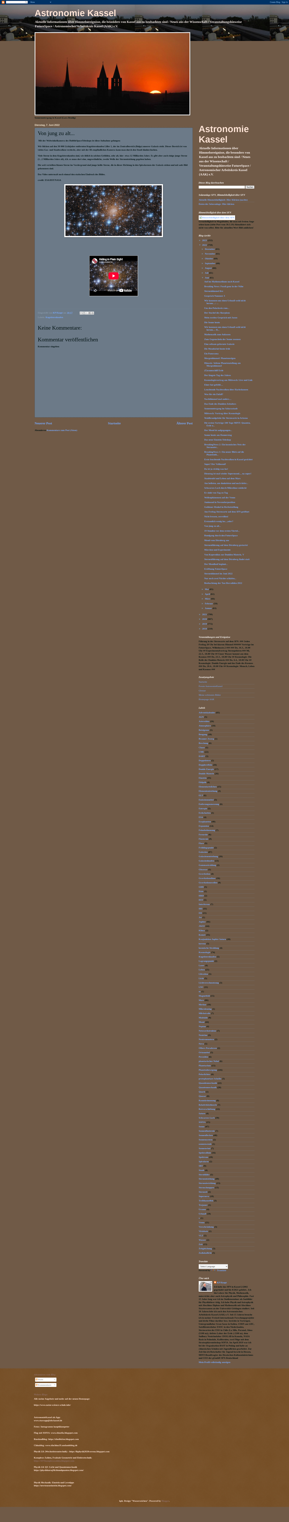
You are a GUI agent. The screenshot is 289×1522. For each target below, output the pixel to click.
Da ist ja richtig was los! (216, 469)
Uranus (202, 1209)
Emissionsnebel (206, 800)
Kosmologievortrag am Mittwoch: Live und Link (228, 380)
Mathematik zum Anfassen (217, 334)
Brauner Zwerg (206, 739)
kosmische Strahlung (209, 948)
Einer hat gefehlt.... (213, 385)
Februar (209, 603)
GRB (201, 887)
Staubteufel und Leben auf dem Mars (222, 478)
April (208, 594)
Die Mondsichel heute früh (217, 349)
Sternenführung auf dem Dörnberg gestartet (226, 545)
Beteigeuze (204, 730)
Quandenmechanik (208, 1083)
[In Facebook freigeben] (89, 313)
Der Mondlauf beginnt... (216, 564)
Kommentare (44, 1385)
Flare (201, 843)
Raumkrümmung (207, 1100)
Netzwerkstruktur (207, 1031)
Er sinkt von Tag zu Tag (216, 493)
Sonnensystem (206, 1139)
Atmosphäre (205, 725)
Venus (202, 1222)
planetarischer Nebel (209, 1061)
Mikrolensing (205, 1009)
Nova (201, 1044)
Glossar (202, 690)
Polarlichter (204, 1074)
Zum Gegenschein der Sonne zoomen (222, 339)
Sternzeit (203, 1192)
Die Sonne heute (212, 322)
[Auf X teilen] (86, 313)
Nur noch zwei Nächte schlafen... (220, 578)
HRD (201, 895)
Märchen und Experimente (217, 550)
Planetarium (205, 1065)
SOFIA (202, 1122)
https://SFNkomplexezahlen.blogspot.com (54, 1461)
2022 (205, 245)
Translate (221, 1270)
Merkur (202, 1004)
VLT (201, 1235)
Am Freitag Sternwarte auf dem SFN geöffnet (226, 511)
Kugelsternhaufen (54, 317)
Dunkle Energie (206, 769)
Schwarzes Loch (207, 1118)
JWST (202, 926)
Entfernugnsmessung (209, 804)
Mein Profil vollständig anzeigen (214, 1362)
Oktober (209, 258)
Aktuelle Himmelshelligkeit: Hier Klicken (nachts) (223, 200)
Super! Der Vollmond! (215, 464)
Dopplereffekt (205, 765)
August (208, 268)
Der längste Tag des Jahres (217, 375)
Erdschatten (205, 813)
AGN (201, 717)
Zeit (201, 1244)
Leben (202, 969)
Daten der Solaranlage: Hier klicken (216, 204)
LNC (201, 987)
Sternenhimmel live (213, 291)
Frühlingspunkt (206, 847)
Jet (200, 917)
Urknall (202, 1214)
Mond (201, 1022)
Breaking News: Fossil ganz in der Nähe (223, 286)
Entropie (203, 808)
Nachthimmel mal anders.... (218, 399)
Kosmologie (204, 952)
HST (201, 900)
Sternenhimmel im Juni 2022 (218, 573)
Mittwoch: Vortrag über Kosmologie (222, 413)
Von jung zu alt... (212, 526)
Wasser (202, 1240)
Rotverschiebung (207, 1109)
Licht (201, 978)
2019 (205, 624)
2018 (205, 629)
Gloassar (203, 869)
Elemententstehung (208, 791)
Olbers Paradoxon (208, 1048)
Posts (40, 1379)
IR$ (200, 908)
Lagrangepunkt (206, 961)
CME (201, 752)
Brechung (203, 743)
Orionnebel (204, 1052)
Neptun (202, 1026)
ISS (200, 913)
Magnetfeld (204, 996)
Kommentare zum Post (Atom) (62, 430)
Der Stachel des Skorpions (217, 313)
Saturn (202, 1113)
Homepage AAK (206, 699)
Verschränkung (206, 1227)
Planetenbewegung (208, 1070)
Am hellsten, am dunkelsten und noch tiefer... (226, 483)
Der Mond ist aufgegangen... (218, 430)
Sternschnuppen (206, 1187)
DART (202, 756)
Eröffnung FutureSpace (215, 569)
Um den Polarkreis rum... (216, 308)
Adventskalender (207, 712)
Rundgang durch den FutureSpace (221, 535)
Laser (201, 965)
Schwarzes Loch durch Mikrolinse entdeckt (225, 488)
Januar (209, 608)
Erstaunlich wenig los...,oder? (218, 521)
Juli (207, 273)
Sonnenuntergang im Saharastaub (221, 408)
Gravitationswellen (208, 882)
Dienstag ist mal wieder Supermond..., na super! (227, 473)
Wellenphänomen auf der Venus (219, 497)
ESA (201, 817)
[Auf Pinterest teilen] (92, 313)
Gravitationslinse (207, 878)
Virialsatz (203, 1231)
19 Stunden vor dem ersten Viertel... (222, 531)
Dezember (210, 249)
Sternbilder (204, 1174)
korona (202, 943)
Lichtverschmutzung (209, 983)
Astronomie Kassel (75, 13)
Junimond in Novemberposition (219, 502)
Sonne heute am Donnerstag (218, 435)
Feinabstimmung (207, 830)
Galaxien (203, 852)
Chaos (202, 747)
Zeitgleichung (205, 1248)
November (210, 254)
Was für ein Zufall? (213, 394)
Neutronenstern (206, 1039)
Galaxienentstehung (208, 856)
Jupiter (202, 922)
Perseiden (203, 1057)
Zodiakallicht (205, 1253)
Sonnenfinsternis (207, 1131)
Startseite (114, 423)
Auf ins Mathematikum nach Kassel (221, 281)
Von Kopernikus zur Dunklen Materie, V (224, 554)
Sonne (202, 1126)
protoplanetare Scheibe (210, 1078)
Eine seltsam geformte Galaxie (219, 344)
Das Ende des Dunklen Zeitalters (220, 404)
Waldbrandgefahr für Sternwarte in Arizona (226, 418)
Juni (207, 277)
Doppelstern (205, 760)
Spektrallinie (205, 1153)
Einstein (203, 778)
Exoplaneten (205, 821)
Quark (202, 1092)
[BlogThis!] (83, 313)
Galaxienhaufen (206, 861)
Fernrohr (203, 834)
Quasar (202, 1096)
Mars (201, 1000)
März (208, 599)
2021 (205, 614)
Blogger (165, 1501)
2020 (205, 619)
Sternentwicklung (207, 1183)
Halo (201, 891)
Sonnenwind (204, 1148)
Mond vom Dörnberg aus (216, 540)
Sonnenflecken (206, 1135)
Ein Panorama (211, 353)
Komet (202, 935)
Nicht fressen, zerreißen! (216, 516)
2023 (205, 240)
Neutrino (203, 1035)
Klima (202, 930)
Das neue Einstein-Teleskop (217, 440)
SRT (201, 1166)
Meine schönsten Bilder (210, 695)
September (210, 263)
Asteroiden (204, 721)
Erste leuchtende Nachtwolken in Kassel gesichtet (228, 459)
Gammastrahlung (207, 865)
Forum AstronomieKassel (210, 686)
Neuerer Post (43, 423)
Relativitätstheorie (208, 1105)
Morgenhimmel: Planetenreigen (219, 358)
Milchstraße (204, 1013)
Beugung (203, 734)
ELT (201, 795)
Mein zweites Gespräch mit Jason (220, 317)
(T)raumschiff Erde (213, 370)
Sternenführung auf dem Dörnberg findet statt (227, 559)
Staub (201, 1170)
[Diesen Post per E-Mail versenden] (81, 313)
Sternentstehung (206, 1179)
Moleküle (203, 1017)
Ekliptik (202, 782)
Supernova (204, 1196)
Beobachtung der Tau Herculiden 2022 (223, 583)
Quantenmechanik (208, 1087)
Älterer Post (184, 423)
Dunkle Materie (206, 773)
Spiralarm (204, 1161)
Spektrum (203, 1157)
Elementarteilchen (208, 786)
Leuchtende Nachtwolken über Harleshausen (226, 389)
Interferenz (204, 904)
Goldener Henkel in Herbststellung (221, 507)
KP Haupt (222, 1282)
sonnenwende (205, 1144)
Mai (207, 589)
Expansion (204, 826)
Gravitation (204, 874)
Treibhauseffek (206, 1200)
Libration (203, 974)
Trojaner (203, 1205)
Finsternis (203, 839)
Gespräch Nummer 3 (214, 296)
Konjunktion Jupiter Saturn (212, 939)
